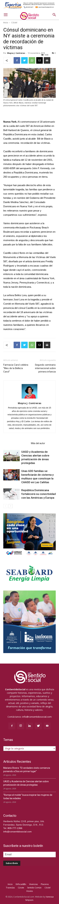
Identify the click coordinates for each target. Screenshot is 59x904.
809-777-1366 (15, 828)
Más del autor (38, 443)
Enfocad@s (21, 884)
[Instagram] (20, 726)
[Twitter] (38, 726)
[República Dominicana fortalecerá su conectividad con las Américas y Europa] (11, 494)
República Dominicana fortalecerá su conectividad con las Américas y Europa (38, 494)
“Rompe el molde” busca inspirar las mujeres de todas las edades (27, 797)
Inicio (5, 22)
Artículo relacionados (16, 443)
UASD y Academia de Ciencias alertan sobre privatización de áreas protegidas (26, 783)
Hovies (29, 891)
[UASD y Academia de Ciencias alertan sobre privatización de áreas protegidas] (11, 455)
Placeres (45, 884)
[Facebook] (12, 726)
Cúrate (21, 887)
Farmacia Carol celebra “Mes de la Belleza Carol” (15, 368)
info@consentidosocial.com (37, 716)
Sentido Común (34, 887)
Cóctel (14, 22)
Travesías (10, 887)
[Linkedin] (29, 726)
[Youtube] (47, 726)
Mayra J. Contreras (16, 53)
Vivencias (33, 884)
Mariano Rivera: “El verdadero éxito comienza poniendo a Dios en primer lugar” (26, 770)
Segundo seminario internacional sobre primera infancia (45, 368)
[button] (54, 14)
